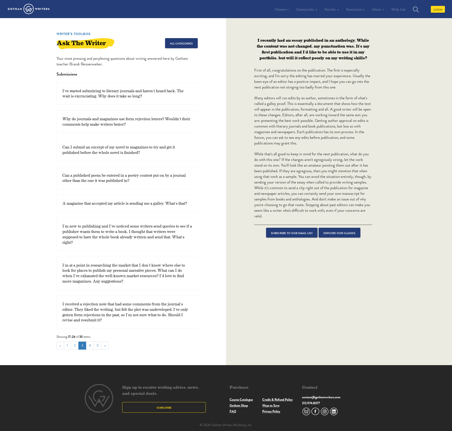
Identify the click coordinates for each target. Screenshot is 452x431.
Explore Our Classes (339, 233)
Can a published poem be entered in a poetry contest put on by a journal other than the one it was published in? (124, 178)
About (377, 9)
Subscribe (164, 408)
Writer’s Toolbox (73, 34)
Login (437, 10)
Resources (354, 9)
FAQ (233, 411)
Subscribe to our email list (292, 233)
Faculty (330, 9)
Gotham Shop (239, 405)
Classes (281, 9)
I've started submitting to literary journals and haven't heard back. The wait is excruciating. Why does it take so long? (123, 93)
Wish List (398, 9)
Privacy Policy (271, 411)
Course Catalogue (241, 399)
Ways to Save (270, 405)
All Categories (181, 43)
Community (305, 9)
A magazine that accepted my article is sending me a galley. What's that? (124, 203)
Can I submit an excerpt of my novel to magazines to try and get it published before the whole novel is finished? (118, 149)
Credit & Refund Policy (277, 399)
